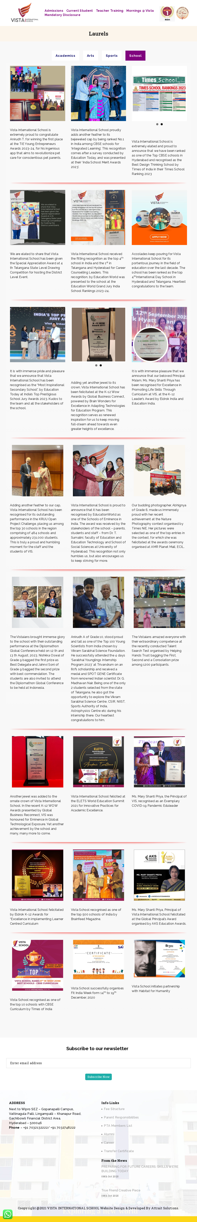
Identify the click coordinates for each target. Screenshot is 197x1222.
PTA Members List (118, 1126)
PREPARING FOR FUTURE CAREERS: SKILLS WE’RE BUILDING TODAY (139, 1169)
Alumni (109, 1134)
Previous (127, 93)
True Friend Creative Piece (120, 1190)
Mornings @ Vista (140, 11)
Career (109, 1142)
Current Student (79, 11)
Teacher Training (110, 11)
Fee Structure (114, 1109)
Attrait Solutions (164, 1208)
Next (131, 335)
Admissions (54, 11)
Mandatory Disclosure (62, 15)
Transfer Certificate (119, 1151)
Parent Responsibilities (121, 1117)
